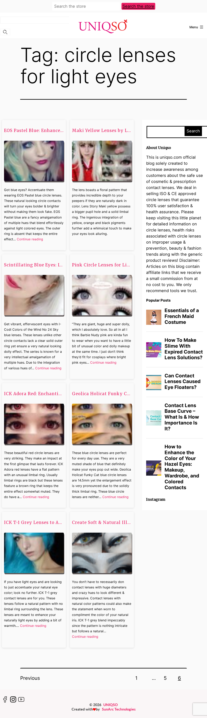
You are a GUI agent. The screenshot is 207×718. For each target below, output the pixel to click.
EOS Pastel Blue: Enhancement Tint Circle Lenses (34, 130)
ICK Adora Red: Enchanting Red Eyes (34, 393)
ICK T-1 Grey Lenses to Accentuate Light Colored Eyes (34, 522)
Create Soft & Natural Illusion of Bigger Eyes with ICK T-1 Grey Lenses (102, 522)
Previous (30, 678)
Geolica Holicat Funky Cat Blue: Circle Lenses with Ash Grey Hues (102, 393)
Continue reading (30, 239)
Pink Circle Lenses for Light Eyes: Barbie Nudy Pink (102, 265)
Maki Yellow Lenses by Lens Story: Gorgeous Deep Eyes (102, 130)
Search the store (138, 6)
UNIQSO (110, 704)
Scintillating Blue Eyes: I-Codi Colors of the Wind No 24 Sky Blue (34, 265)
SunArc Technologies (119, 709)
